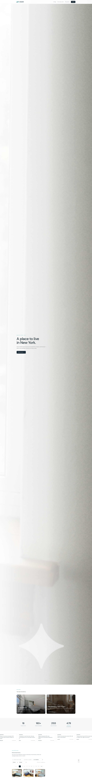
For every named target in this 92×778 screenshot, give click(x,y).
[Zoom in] (79, 760)
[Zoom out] (79, 762)
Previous (16, 766)
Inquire (73, 1)
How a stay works (61, 1)
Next (41, 766)
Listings (54, 1)
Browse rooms (21, 352)
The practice (67, 1)
